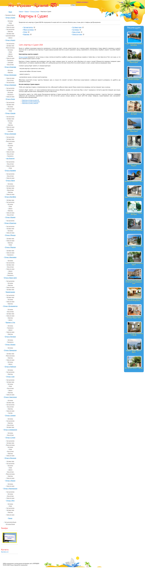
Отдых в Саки (10, 377)
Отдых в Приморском (10, 350)
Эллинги (10, 37)
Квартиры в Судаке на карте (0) (30, 100)
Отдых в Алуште (10, 40)
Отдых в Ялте (10, 501)
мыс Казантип (10, 158)
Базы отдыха (10, 25)
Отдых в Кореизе (10, 217)
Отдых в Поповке (10, 344)
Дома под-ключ (10, 27)
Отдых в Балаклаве (10, 67)
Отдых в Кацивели (10, 170)
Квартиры (10, 31)
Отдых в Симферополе (10, 430)
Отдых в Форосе (10, 481)
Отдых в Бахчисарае (10, 75)
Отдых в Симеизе (10, 415)
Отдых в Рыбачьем (10, 367)
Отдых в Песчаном (10, 337)
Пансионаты (10, 60)
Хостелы (10, 413)
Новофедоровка (10, 292)
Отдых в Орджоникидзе (10, 306)
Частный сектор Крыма (10, 522)
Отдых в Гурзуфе (10, 113)
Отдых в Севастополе (10, 397)
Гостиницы (10, 21)
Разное (10, 518)
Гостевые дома (10, 33)
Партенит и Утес (10, 322)
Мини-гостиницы (10, 47)
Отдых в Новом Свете (10, 278)
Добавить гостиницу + (82, 2)
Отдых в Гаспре (10, 99)
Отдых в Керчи (10, 180)
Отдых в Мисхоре (10, 235)
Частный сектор (10, 29)
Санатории (10, 62)
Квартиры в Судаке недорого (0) (31, 102)
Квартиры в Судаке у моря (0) (30, 103)
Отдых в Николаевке (10, 257)
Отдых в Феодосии (10, 458)
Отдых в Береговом (10, 85)
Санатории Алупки (10, 35)
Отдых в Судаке (10, 438)
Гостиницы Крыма (10, 524)
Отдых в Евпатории (10, 134)
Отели (10, 23)
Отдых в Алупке (10, 18)
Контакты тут (5, 552)
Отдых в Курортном (10, 223)
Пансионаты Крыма (10, 15)
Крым (10, 12)
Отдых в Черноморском (10, 488)
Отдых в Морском (10, 247)
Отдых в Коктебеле (10, 197)
